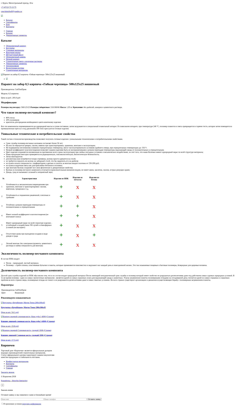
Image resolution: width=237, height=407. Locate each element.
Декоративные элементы (16, 35)
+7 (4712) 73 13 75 (8, 7)
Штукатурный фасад (14, 55)
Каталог (9, 20)
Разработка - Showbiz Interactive (14, 381)
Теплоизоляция (12, 66)
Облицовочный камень (16, 57)
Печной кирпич (12, 59)
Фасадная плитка (13, 52)
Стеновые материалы (15, 50)
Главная (9, 31)
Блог (8, 24)
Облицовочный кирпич (16, 46)
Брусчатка (10, 48)
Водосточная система (15, 68)
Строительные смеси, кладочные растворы (24, 61)
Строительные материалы (17, 70)
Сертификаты (12, 22)
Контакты (10, 27)
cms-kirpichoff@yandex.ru (11, 11)
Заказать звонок (7, 372)
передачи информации (31, 404)
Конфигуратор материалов (17, 361)
